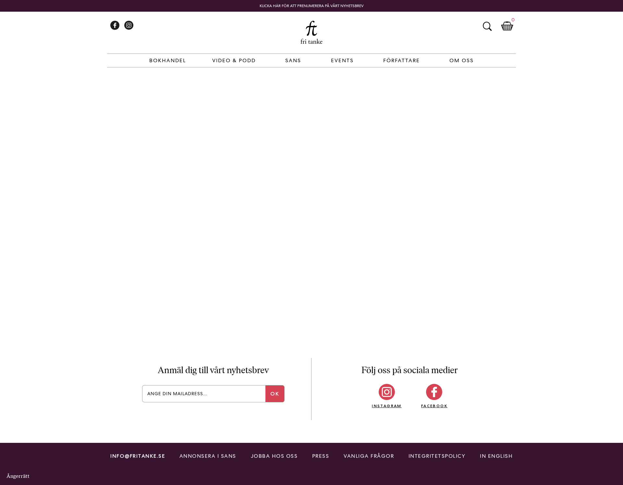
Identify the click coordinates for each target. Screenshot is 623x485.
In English (496, 456)
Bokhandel (167, 60)
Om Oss (461, 60)
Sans (293, 60)
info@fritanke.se (137, 456)
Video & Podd (234, 60)
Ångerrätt (18, 476)
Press (320, 456)
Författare (401, 60)
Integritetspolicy (437, 456)
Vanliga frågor (369, 456)
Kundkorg (507, 26)
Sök (487, 26)
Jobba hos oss (274, 456)
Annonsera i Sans (207, 456)
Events (342, 60)
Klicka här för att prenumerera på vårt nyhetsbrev (312, 5)
